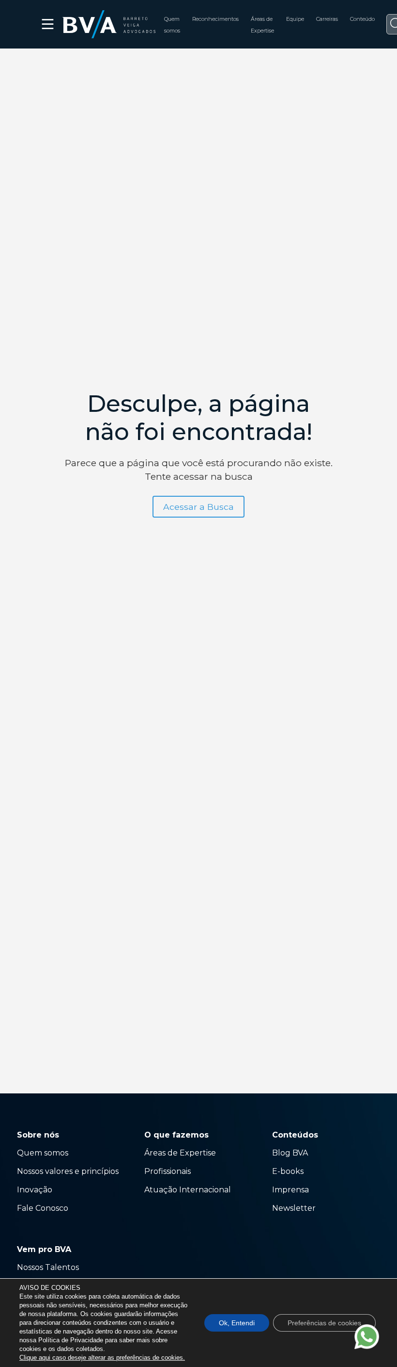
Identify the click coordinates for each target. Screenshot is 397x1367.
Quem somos (42, 1152)
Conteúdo (362, 19)
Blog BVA (290, 1152)
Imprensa (290, 1189)
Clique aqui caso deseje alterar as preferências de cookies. (102, 1357)
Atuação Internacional (188, 1189)
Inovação (34, 1189)
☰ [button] (48, 24)
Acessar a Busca (198, 507)
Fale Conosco (42, 1208)
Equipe (295, 19)
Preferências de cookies (324, 1323)
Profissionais (168, 1171)
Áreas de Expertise (180, 1152)
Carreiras (327, 19)
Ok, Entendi (237, 1323)
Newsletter (294, 1208)
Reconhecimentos (215, 19)
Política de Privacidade (70, 1340)
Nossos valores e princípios (68, 1171)
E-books (288, 1171)
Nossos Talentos (48, 1267)
